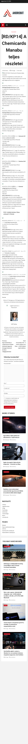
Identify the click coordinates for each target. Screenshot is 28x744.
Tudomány (13, 31)
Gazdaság (4, 510)
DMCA (4, 529)
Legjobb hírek (5, 506)
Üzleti (5, 605)
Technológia (5, 513)
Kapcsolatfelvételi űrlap (8, 527)
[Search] (26, 25)
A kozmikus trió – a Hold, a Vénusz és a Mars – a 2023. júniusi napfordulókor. (20, 344)
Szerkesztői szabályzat (8, 530)
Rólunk (4, 525)
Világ (3, 508)
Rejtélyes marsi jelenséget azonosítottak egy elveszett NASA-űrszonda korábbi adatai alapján (13, 491)
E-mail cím (7, 388)
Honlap (6, 393)
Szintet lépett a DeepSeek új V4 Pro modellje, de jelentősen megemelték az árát (14, 624)
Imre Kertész (13, 439)
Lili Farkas (6, 70)
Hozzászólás (7, 363)
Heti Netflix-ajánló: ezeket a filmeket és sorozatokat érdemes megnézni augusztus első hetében (13, 653)
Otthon (4, 504)
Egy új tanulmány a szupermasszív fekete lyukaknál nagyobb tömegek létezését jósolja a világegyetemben (7, 346)
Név (5, 383)
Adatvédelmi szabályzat (8, 532)
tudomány (4, 511)
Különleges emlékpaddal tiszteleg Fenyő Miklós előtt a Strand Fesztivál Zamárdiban (13, 565)
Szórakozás (7, 546)
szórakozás (5, 517)
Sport (3, 515)
